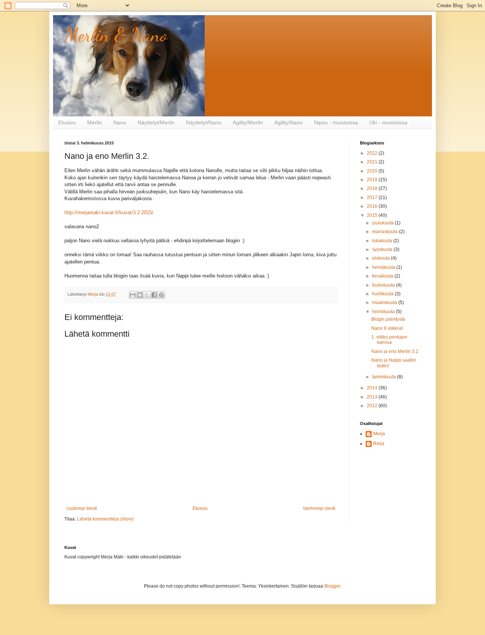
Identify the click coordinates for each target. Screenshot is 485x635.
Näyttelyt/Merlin (156, 122)
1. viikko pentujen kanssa (389, 339)
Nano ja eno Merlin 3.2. (395, 351)
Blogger (332, 586)
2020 (373, 171)
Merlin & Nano (115, 35)
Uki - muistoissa (388, 122)
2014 (373, 387)
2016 (373, 206)
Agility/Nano (288, 122)
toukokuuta (384, 285)
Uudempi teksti (81, 508)
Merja (379, 433)
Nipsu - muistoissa (336, 122)
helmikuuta (384, 311)
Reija (378, 443)
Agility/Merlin (248, 122)
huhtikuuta (383, 293)
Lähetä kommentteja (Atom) (105, 519)
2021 (373, 162)
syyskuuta (383, 249)
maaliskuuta (385, 302)
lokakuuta (382, 240)
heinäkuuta (384, 267)
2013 (373, 397)
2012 (373, 405)
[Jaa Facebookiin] (154, 295)
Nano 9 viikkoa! (387, 328)
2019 (373, 179)
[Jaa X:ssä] (147, 295)
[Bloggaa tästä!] (140, 295)
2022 (373, 153)
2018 (373, 188)
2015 (373, 215)
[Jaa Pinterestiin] (161, 295)
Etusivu (67, 122)
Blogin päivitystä (388, 319)
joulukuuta (383, 223)
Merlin (94, 122)
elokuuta (381, 258)
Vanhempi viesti (319, 508)
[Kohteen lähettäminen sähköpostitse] (132, 295)
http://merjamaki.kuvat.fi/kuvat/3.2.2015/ (108, 212)
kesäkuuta (383, 276)
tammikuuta (384, 376)
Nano (119, 122)
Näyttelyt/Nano (203, 122)
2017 (373, 197)
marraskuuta (385, 231)
